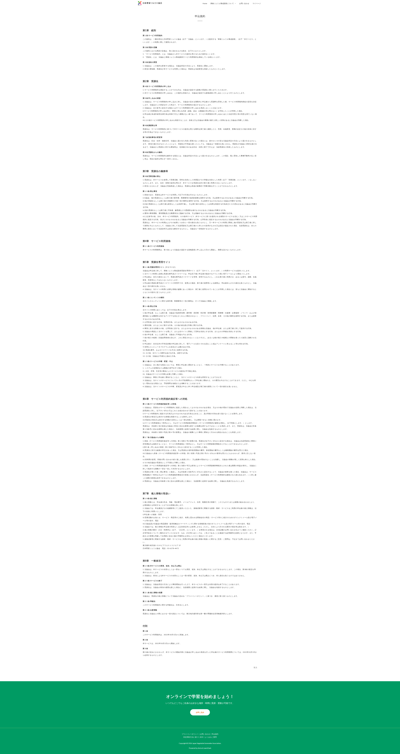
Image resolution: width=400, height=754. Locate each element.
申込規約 (215, 734)
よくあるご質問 (211, 737)
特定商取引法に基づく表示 (193, 737)
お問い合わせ (244, 3)
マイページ (256, 3)
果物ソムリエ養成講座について (222, 3)
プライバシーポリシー (190, 734)
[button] (200, 712)
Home (205, 3)
